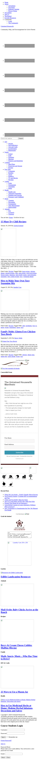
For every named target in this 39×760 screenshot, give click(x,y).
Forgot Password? (6, 740)
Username (4, 730)
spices (18, 327)
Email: (3, 754)
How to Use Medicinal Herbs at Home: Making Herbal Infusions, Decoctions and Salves (17, 708)
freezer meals (5, 275)
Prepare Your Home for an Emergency (16, 503)
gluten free (4, 356)
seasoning (4, 276)
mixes (2, 327)
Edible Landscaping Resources (15, 576)
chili (16, 273)
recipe (7, 327)
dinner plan (31, 355)
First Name (8, 438)
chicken (24, 355)
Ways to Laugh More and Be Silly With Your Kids (20, 501)
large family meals (21, 275)
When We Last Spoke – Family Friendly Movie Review (21, 494)
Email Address (9, 444)
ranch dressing (31, 275)
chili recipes (22, 273)
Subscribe (19, 452)
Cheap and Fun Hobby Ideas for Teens (16, 500)
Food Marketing (19, 360)
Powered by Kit (19, 458)
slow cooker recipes (13, 276)
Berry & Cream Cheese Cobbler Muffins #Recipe (16, 646)
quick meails (11, 356)
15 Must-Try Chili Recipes (13, 221)
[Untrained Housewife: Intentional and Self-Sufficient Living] (19, 531)
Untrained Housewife (7, 26)
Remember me (13, 737)
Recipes (11, 271)
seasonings (12, 327)
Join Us (3, 744)
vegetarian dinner (28, 276)
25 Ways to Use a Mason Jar (14, 692)
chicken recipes (9, 273)
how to (35, 326)
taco (21, 276)
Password (4, 733)
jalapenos (12, 275)
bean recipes (26, 271)
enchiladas (29, 326)
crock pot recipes (31, 273)
